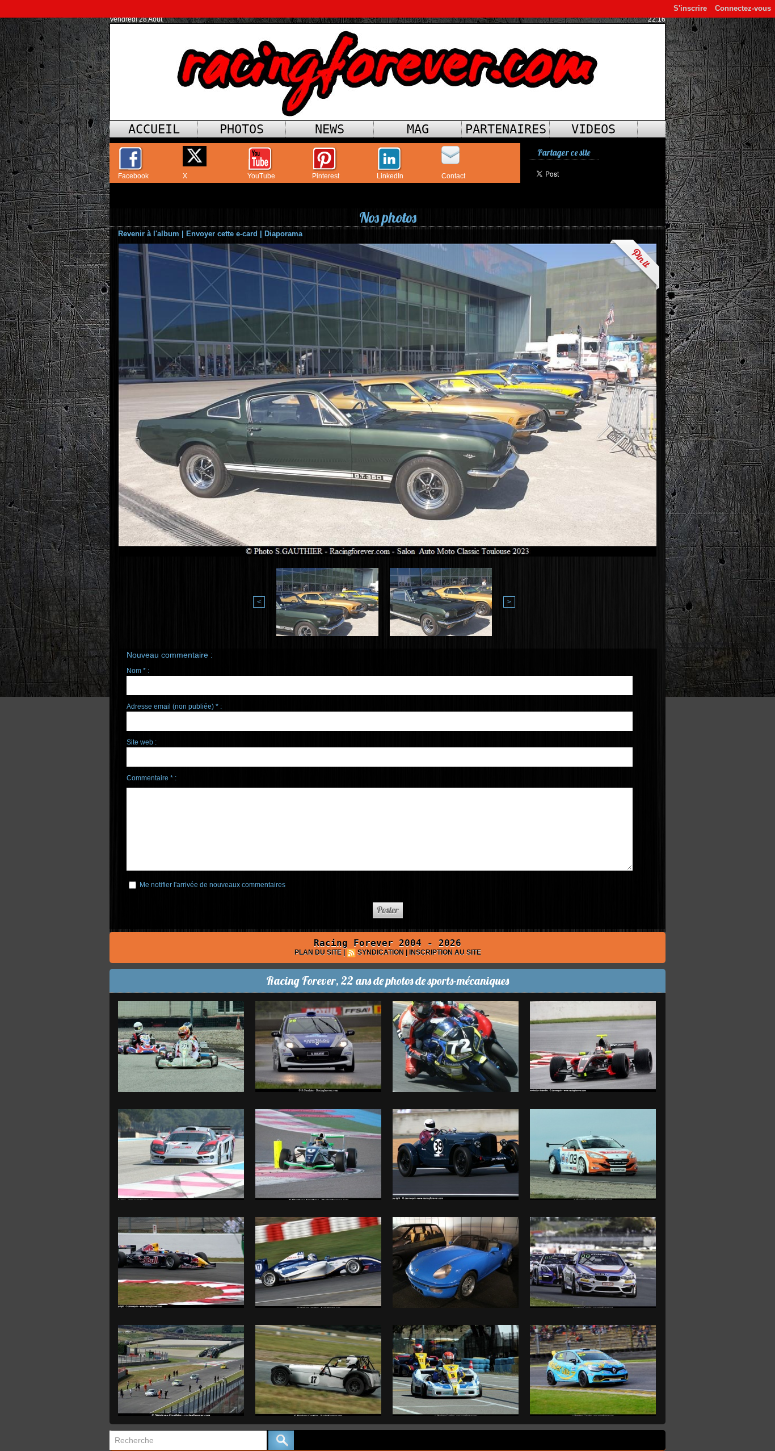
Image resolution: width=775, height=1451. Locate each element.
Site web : (142, 742)
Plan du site (318, 952)
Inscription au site (445, 952)
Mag (418, 129)
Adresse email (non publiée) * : (174, 706)
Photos (242, 129)
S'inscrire (690, 8)
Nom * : (138, 671)
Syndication (380, 952)
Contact (453, 176)
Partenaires (505, 129)
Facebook (133, 176)
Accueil (154, 129)
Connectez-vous (743, 8)
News (329, 129)
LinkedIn (390, 176)
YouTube (261, 176)
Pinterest (325, 176)
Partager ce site (563, 152)
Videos (593, 129)
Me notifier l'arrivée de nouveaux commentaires (212, 885)
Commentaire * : (151, 778)
